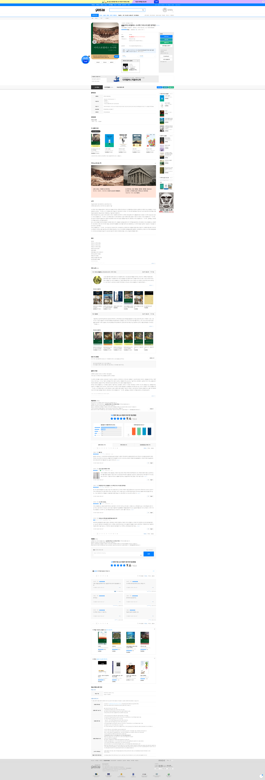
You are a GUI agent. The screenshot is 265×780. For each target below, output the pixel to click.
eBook (96, 18)
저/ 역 (126, 27)
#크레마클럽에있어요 (96, 131)
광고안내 (124, 760)
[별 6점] (99, 549)
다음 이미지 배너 (155, 181)
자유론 (99, 646)
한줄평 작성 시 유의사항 (153, 549)
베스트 (101, 15)
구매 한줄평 (140, 575)
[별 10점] (102, 549)
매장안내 (115, 15)
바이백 (111, 15)
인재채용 (96, 760)
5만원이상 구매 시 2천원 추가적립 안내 (142, 40)
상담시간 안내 (170, 769)
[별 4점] (97, 549)
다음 (115, 448)
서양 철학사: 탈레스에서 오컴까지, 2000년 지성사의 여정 (168, 154)
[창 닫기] (138, 60)
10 (113, 448)
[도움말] (126, 39)
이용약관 (100, 760)
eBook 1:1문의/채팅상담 (167, 766)
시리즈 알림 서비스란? (167, 61)
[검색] (143, 10)
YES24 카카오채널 (159, 760)
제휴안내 (128, 760)
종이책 (124, 56)
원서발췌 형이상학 (148, 306)
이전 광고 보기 (172, 12)
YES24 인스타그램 (164, 760)
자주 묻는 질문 (164, 769)
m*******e (149, 591)
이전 (96, 448)
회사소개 (92, 760)
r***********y (102, 454)
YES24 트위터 (162, 760)
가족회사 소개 (170, 760)
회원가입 (159, 4)
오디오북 (141, 56)
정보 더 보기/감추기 (129, 29)
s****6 (149, 619)
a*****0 (102, 470)
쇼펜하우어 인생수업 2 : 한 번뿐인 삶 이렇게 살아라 (169, 127)
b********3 (162, 180)
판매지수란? (144, 29)
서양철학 (107, 18)
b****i (101, 520)
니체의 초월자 (167, 95)
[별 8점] (100, 549)
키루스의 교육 (143, 646)
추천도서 (167, 15)
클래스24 (131, 15)
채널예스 (120, 15)
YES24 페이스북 (161, 760)
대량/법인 (172, 15)
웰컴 (92, 18)
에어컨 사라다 (149, 148)
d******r (102, 503)
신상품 (104, 15)
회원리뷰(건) (134, 29)
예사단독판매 (152, 15)
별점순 (152, 448)
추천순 (148, 448)
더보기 (170, 93)
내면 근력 (134, 148)
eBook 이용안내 (167, 50)
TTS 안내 (108, 102)
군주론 (166, 110)
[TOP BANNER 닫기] (263, 1)
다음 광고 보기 (173, 12)
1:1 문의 (119, 703)
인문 (101, 18)
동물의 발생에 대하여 (118, 306)
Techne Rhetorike (151, 27)
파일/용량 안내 (113, 109)
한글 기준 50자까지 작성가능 (100, 553)
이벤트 (107, 15)
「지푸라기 (131, 67)
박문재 (129, 27)
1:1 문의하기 (158, 769)
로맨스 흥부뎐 (143, 675)
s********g (102, 487)
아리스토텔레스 (124, 27)
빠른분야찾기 (95, 15)
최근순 (145, 448)
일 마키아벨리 (167, 103)
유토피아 (114, 646)
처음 (94, 448)
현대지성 (134, 27)
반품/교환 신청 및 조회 (113, 703)
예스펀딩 (127, 15)
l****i (117, 591)
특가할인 (163, 15)
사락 (123, 15)
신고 (112, 454)
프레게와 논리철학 (168, 160)
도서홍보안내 (119, 760)
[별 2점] (96, 549)
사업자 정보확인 (128, 768)
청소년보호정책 (113, 760)
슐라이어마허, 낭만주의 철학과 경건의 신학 (169, 168)
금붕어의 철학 (167, 145)
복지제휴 (132, 760)
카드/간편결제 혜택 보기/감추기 (142, 46)
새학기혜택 (147, 15)
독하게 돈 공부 (122, 148)
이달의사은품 (158, 15)
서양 (161, 182)
